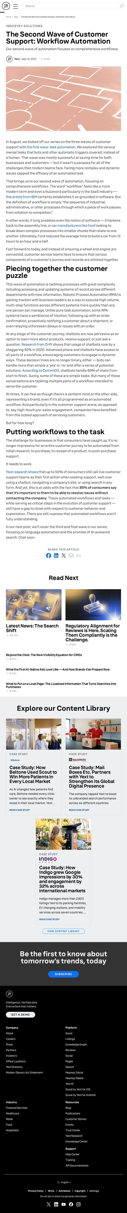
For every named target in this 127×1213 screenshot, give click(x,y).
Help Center (72, 1154)
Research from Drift (36, 344)
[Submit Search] (121, 5)
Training (70, 1160)
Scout (68, 1033)
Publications (72, 1113)
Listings (70, 1039)
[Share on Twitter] (63, 555)
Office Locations (15, 1061)
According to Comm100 (40, 370)
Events (69, 1124)
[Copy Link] (78, 555)
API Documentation (76, 1165)
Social (69, 1055)
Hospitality (12, 1130)
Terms (51, 1190)
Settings (94, 1190)
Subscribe (63, 974)
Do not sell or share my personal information (63, 1196)
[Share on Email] (71, 555)
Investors (11, 1055)
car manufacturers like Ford (73, 225)
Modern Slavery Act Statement (24, 1072)
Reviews (70, 1050)
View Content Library (63, 931)
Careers (10, 1039)
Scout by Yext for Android (80, 1095)
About (9, 1033)
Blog (68, 1108)
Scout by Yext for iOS (77, 1089)
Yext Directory (14, 1067)
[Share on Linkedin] (56, 555)
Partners (11, 1050)
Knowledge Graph (76, 1044)
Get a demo (20, 1014)
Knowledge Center (76, 1141)
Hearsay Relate (74, 1078)
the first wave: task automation (51, 147)
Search (69, 1067)
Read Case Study (19, 810)
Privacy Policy (35, 1190)
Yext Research (73, 1136)
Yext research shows (22, 472)
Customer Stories (75, 1119)
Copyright (80, 1190)
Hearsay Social (74, 1072)
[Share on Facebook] (49, 555)
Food (9, 1124)
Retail (9, 1119)
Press (9, 1044)
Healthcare (12, 1113)
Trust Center (72, 1130)
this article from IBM (21, 197)
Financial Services (16, 1108)
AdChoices (64, 1190)
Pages (69, 1061)
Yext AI (69, 1084)
